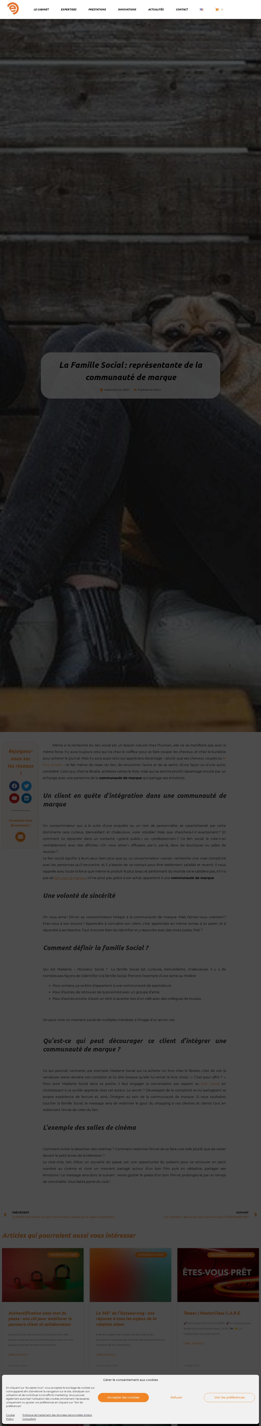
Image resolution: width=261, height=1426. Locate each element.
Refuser (176, 1397)
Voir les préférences (229, 1397)
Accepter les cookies (123, 1397)
